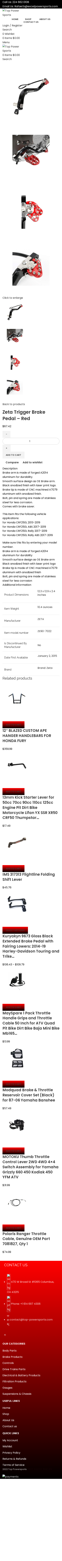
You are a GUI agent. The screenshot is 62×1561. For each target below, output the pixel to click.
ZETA (41, 619)
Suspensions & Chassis (16, 1394)
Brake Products (12, 1357)
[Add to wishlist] (24, 717)
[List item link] (31, 1301)
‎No (39, 645)
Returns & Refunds (14, 1459)
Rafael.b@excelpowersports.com (36, 6)
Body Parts (9, 1351)
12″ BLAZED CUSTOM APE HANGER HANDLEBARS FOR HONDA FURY (26, 735)
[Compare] (6, 717)
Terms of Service (13, 1465)
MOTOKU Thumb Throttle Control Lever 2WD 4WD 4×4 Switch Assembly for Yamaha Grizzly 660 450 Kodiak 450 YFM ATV (30, 1167)
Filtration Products (14, 1381)
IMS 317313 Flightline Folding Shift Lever (28, 877)
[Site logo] (14, 13)
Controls (8, 1363)
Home (6, 1408)
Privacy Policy (11, 1453)
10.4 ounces (45, 607)
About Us (8, 1420)
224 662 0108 (20, 2)
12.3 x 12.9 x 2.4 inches (46, 593)
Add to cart (13, 455)
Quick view (15, 717)
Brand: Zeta (45, 668)
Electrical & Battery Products (21, 1375)
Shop (5, 1414)
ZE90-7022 (44, 631)
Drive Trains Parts (13, 1369)
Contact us (9, 1426)
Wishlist (7, 1446)
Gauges (7, 1388)
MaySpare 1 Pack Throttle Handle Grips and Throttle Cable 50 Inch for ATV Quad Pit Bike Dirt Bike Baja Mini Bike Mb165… (31, 1023)
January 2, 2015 (47, 656)
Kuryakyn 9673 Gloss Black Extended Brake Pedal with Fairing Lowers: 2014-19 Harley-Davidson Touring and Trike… (30, 946)
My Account (10, 1440)
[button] (13, 724)
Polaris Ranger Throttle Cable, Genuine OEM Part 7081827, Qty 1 (26, 1239)
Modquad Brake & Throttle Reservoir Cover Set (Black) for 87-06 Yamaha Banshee (28, 1095)
